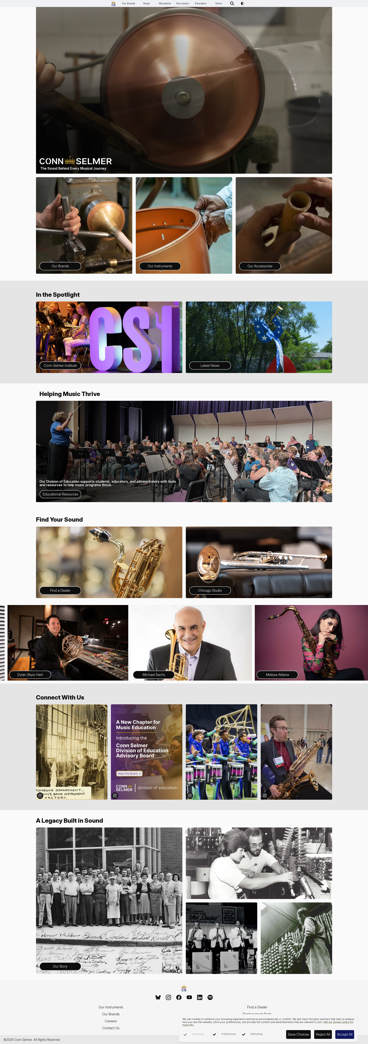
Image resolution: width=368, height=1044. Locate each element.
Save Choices (298, 1034)
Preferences (228, 1033)
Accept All (344, 1034)
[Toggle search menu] (232, 3)
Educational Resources (60, 494)
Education (200, 3)
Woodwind (165, 3)
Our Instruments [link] (111, 1007)
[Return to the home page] (183, 988)
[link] (158, 997)
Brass (146, 3)
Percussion (182, 3)
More (218, 3)
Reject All (323, 1034)
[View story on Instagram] (71, 752)
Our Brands (128, 3)
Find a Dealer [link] (257, 1007)
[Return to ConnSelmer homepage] (113, 3)
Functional (198, 1034)
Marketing (256, 1033)
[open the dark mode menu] (242, 3)
